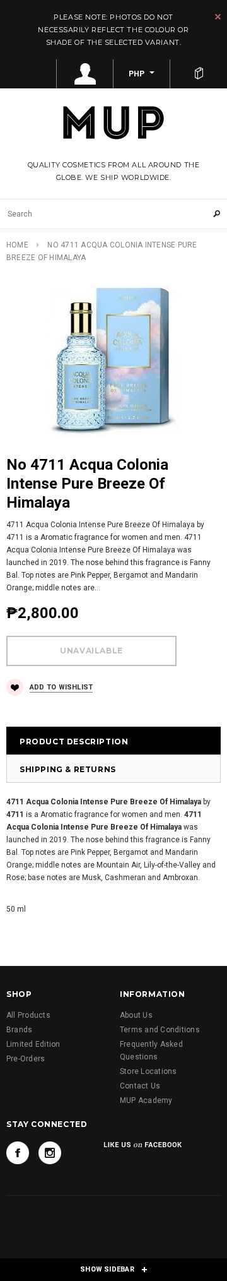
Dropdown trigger (85, 73)
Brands (19, 1029)
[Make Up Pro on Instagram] (49, 1152)
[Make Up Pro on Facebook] (17, 1152)
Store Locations (148, 1071)
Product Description (74, 741)
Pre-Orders (25, 1058)
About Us (136, 1015)
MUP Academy (146, 1100)
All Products (28, 1015)
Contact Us (140, 1085)
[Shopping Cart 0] (198, 73)
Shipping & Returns (68, 769)
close (218, 17)
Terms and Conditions (160, 1029)
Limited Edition (33, 1044)
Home (17, 245)
